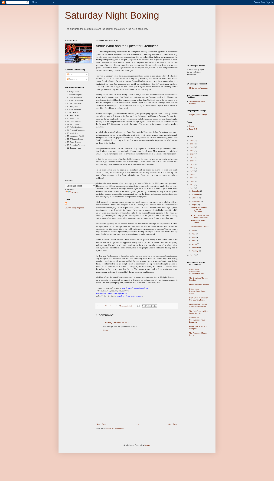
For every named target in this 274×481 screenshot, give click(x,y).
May (194, 237)
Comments (72, 79)
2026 (192, 140)
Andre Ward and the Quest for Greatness (199, 210)
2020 (192, 161)
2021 (192, 157)
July (193, 230)
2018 (192, 168)
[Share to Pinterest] (155, 306)
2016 (192, 174)
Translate (74, 192)
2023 (192, 151)
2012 (192, 188)
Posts (70, 74)
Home (137, 424)
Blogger (147, 445)
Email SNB (193, 129)
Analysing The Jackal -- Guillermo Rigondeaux (198, 305)
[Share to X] (149, 306)
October (195, 198)
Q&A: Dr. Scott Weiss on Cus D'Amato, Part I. (198, 299)
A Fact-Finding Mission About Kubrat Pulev (200, 216)
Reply (105, 330)
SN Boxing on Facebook (198, 88)
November (196, 194)
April (194, 241)
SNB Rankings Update (200, 226)
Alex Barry (107, 323)
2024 (192, 147)
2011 (192, 255)
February (195, 247)
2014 (192, 181)
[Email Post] (138, 306)
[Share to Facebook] (152, 306)
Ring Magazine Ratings (198, 115)
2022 (192, 154)
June (194, 234)
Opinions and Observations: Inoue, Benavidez (197, 320)
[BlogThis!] (146, 306)
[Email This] (143, 306)
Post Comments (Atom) (115, 428)
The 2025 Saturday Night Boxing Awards (198, 312)
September (196, 201)
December (196, 191)
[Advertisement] (136, 400)
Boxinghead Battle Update (198, 222)
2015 (192, 178)
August (195, 205)
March (194, 244)
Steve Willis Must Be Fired (199, 285)
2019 (192, 164)
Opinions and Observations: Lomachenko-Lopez (197, 271)
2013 (192, 185)
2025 (192, 144)
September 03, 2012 (120, 323)
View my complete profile (74, 208)
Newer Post (101, 424)
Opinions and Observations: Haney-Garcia (197, 291)
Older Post (172, 424)
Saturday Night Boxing (112, 15)
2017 (192, 171)
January (195, 251)
